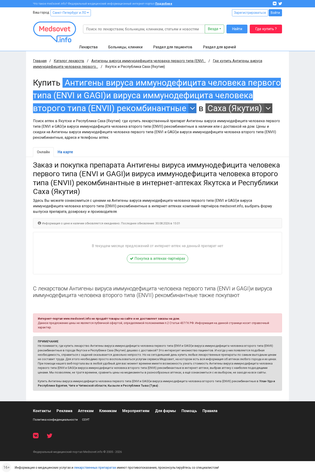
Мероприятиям (135, 411)
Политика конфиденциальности (55, 419)
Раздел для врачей (219, 47)
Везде (213, 29)
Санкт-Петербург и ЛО (70, 12)
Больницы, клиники (125, 47)
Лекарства (88, 47)
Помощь (189, 411)
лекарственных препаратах (95, 467)
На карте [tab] (65, 152)
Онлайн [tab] (43, 152)
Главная (40, 61)
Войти (275, 12)
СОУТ (85, 419)
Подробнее (163, 3)
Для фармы (165, 411)
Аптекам (86, 411)
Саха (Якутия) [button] (235, 108)
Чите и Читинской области (87, 385)
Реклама (64, 411)
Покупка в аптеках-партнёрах (159, 258)
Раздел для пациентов (172, 47)
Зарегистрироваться (250, 12)
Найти (237, 29)
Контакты (42, 411)
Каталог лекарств (69, 61)
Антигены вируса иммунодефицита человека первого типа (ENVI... (148, 61)
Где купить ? (266, 29)
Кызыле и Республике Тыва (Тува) (133, 385)
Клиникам (108, 411)
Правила (209, 411)
